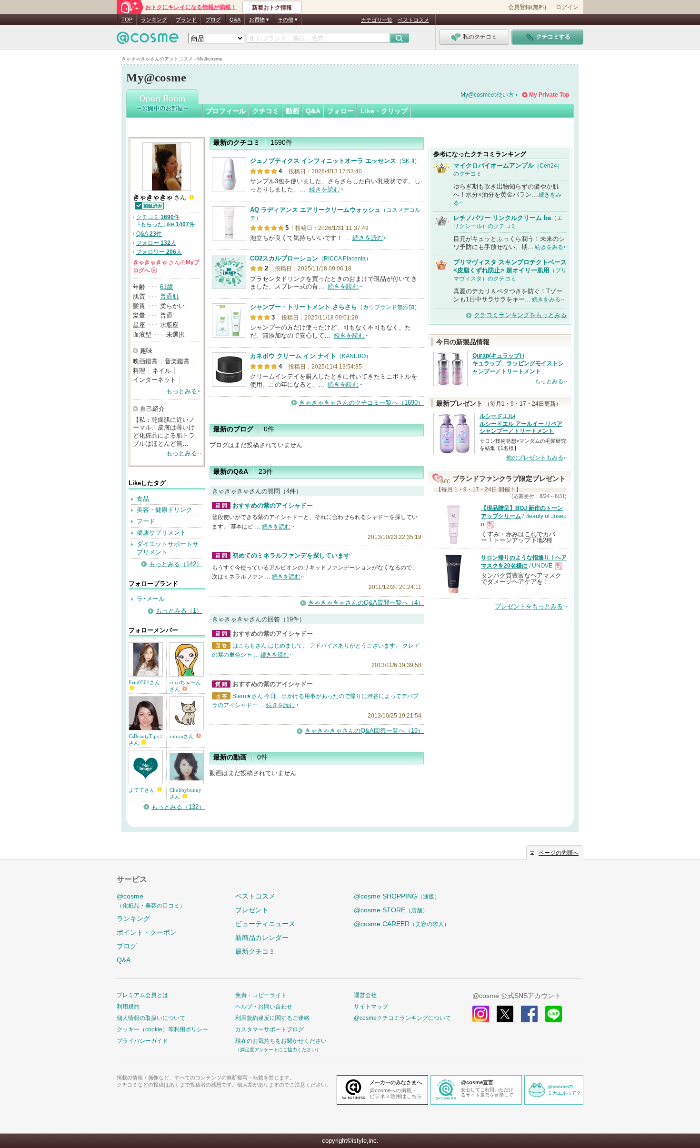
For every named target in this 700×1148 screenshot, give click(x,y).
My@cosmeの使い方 (487, 94)
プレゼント (252, 910)
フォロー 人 (156, 243)
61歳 (166, 286)
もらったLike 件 (167, 224)
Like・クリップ (384, 111)
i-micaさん (182, 736)
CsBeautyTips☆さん (146, 739)
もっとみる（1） (179, 610)
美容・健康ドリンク (164, 509)
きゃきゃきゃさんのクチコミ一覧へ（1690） (361, 402)
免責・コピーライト (261, 995)
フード (146, 521)
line (553, 1014)
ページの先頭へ (559, 852)
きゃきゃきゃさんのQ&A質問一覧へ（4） (366, 602)
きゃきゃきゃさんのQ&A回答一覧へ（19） (364, 730)
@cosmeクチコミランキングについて (402, 1018)
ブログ (213, 19)
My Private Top (549, 94)
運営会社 (365, 995)
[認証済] (149, 205)
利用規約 (128, 1006)
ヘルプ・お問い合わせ (263, 1006)
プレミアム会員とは (142, 995)
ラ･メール (151, 598)
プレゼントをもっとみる (529, 606)
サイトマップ (371, 1006)
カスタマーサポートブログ (269, 1029)
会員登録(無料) (527, 7)
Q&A (235, 19)
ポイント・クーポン (147, 932)
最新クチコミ (255, 951)
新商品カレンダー (262, 937)
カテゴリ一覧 (376, 20)
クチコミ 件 (158, 217)
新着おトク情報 (272, 7)
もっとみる (181, 391)
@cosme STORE (391, 910)
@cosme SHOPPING (397, 896)
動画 (292, 111)
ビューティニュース (265, 924)
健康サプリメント (161, 532)
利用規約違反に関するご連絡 (272, 1018)
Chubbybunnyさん (185, 793)
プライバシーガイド (142, 1041)
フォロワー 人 (159, 252)
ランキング (154, 19)
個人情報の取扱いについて (151, 1018)
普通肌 (169, 296)
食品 (143, 498)
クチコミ (265, 111)
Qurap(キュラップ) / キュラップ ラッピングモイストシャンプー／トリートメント (518, 363)
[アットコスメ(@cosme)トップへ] (148, 40)
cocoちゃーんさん (185, 685)
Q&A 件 (149, 233)
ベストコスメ (413, 20)
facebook (529, 1014)
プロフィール (226, 111)
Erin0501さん (144, 682)
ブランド (186, 19)
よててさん (142, 790)
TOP (126, 19)
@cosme (151, 900)
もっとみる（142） (175, 564)
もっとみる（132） (178, 806)
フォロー (340, 111)
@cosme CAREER (402, 924)
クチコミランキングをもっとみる (520, 315)
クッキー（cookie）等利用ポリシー (162, 1029)
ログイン (567, 7)
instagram (480, 1014)
